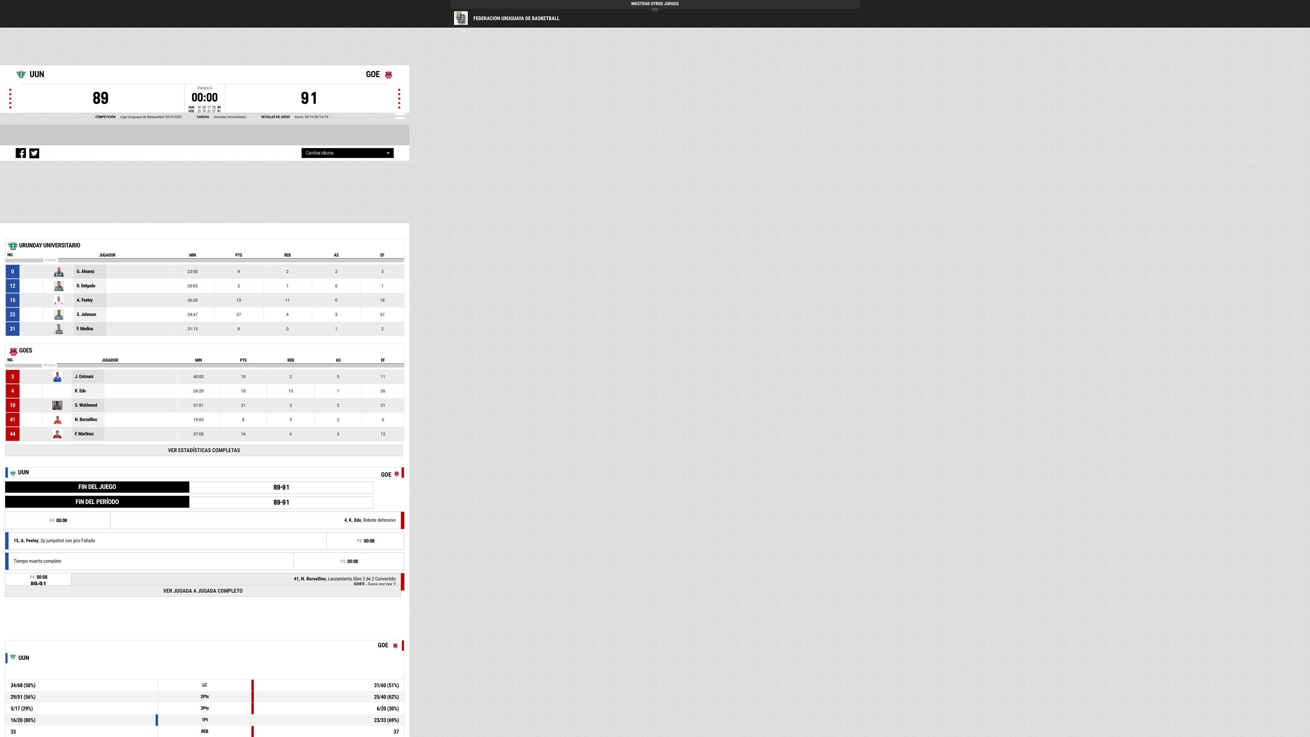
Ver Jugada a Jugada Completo (203, 591)
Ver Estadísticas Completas (204, 450)
